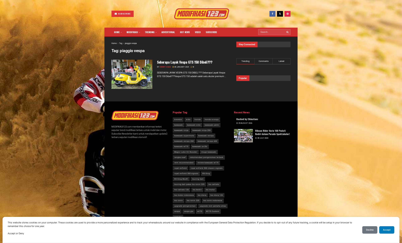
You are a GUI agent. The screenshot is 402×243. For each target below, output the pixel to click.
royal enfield (180, 168)
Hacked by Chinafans (247, 119)
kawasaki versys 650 (207, 141)
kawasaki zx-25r (199, 147)
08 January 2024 (181, 67)
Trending (150, 32)
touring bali (198, 179)
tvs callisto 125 (181, 190)
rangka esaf (180, 157)
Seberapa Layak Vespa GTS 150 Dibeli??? (184, 62)
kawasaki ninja (181, 130)
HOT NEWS (185, 32)
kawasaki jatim (212, 125)
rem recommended (183, 163)
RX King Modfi (181, 179)
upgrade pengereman (185, 206)
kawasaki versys (206, 136)
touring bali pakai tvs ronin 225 (189, 184)
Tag (120, 43)
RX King (206, 174)
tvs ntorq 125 (216, 195)
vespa (177, 211)
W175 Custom (212, 211)
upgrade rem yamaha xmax (213, 206)
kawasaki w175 (181, 147)
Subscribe (123, 14)
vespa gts (188, 211)
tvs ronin (178, 201)
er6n (188, 120)
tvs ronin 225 (193, 201)
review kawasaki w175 (208, 163)
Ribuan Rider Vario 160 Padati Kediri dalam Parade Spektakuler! (272, 132)
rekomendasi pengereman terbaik (206, 157)
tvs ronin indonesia (212, 201)
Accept (387, 229)
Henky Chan (165, 67)
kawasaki (178, 125)
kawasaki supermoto (184, 136)
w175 (199, 211)
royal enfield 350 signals (186, 174)
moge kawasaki (208, 152)
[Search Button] (288, 32)
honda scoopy (212, 120)
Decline (370, 229)
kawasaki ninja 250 (202, 130)
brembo (178, 120)
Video (198, 32)
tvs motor (210, 190)
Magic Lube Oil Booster (185, 152)
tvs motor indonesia (184, 195)
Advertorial (168, 32)
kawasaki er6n (194, 125)
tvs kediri (197, 190)
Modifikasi (132, 32)
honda (198, 120)
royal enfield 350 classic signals (207, 168)
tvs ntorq (202, 195)
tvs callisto (214, 184)
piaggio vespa (131, 43)
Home (117, 32)
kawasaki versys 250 (184, 141)
